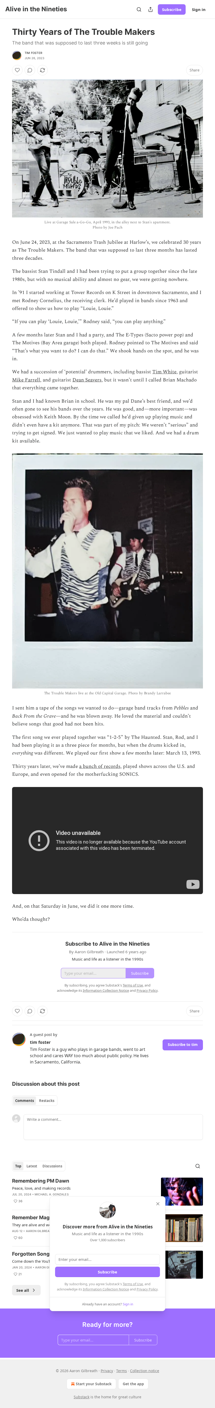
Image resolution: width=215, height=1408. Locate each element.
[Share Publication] (150, 9)
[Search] (139, 9)
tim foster (33, 53)
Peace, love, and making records (41, 1188)
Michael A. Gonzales (52, 1194)
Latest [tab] (31, 1166)
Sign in (199, 9)
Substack (81, 1396)
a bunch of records (99, 766)
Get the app (133, 1383)
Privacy (107, 1370)
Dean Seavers (86, 380)
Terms (121, 1370)
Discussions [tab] (52, 1166)
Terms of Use (133, 1284)
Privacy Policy (147, 1289)
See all (22, 1290)
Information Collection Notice (106, 1289)
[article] (107, 1192)
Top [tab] (18, 1166)
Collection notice (144, 1370)
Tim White (164, 372)
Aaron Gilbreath (39, 1231)
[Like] (17, 70)
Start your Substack (94, 1383)
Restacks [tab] (46, 1100)
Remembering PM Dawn (40, 1181)
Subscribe (171, 9)
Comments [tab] (24, 1100)
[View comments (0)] (30, 70)
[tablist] (34, 1100)
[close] (158, 1204)
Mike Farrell (26, 380)
